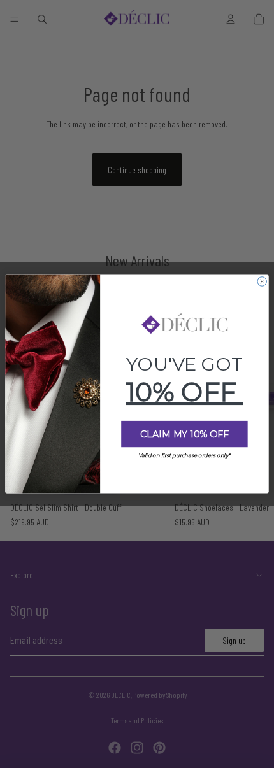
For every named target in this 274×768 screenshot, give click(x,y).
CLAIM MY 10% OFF (184, 434)
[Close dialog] (261, 281)
